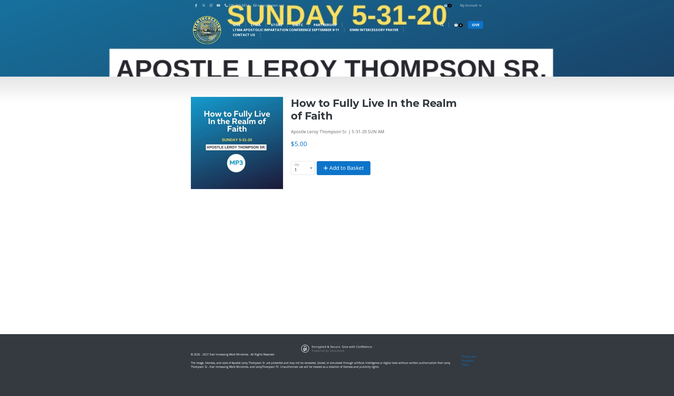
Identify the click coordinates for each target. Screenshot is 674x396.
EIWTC (298, 24)
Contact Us (244, 34)
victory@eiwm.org (270, 5)
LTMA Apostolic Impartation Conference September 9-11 (286, 29)
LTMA (256, 24)
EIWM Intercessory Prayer (374, 29)
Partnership (325, 24)
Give (236, 24)
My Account (469, 5)
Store (276, 24)
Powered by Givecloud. (328, 351)
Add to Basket (346, 167)
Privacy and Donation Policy (469, 361)
